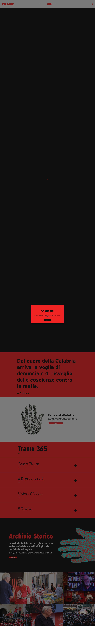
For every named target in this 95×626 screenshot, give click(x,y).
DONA (47, 320)
